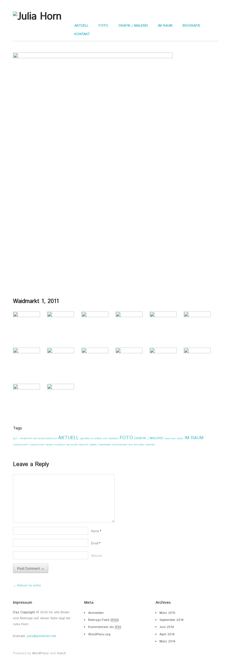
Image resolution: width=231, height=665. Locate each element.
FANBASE (113, 438)
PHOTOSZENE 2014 (122, 444)
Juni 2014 (166, 627)
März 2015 (167, 612)
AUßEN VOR (100, 438)
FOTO (103, 25)
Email (95, 543)
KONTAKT (82, 34)
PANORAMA (104, 444)
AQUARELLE (86, 438)
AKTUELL (81, 25)
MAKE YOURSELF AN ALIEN (62, 444)
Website (96, 555)
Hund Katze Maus (174, 438)
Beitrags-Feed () (103, 620)
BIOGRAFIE (191, 25)
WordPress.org (99, 634)
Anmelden (96, 612)
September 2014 (171, 620)
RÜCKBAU (139, 444)
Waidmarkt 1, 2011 (36, 301)
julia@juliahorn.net (41, 636)
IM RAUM (165, 25)
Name (96, 530)
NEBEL (93, 444)
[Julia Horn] (37, 16)
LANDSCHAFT (20, 444)
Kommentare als (104, 627)
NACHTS (83, 444)
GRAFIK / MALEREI (133, 25)
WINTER (150, 444)
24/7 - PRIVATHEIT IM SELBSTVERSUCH (35, 438)
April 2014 (167, 634)
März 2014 (167, 641)
